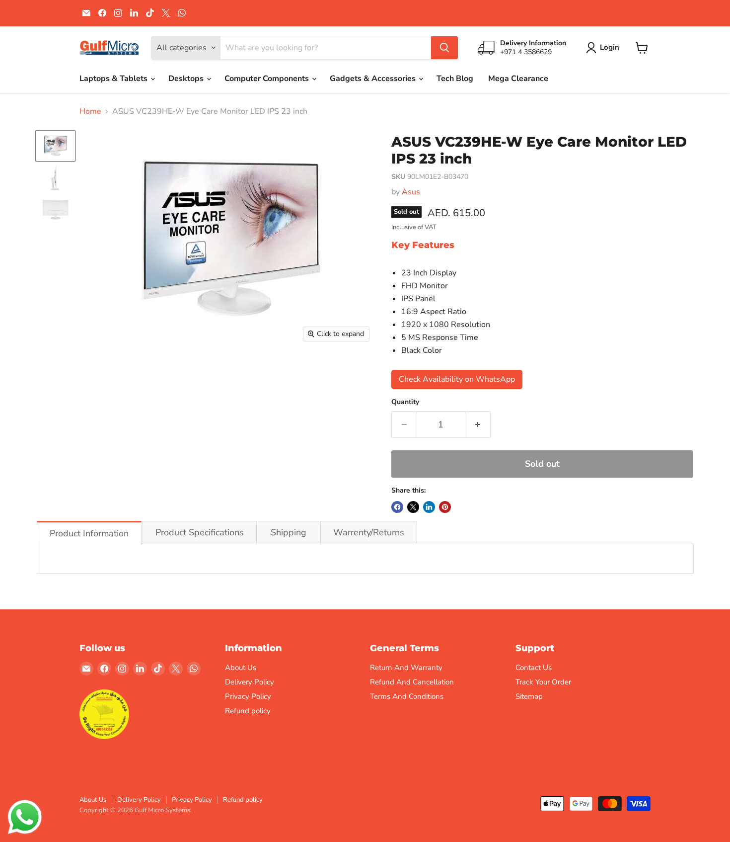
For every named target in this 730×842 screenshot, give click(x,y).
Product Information (89, 533)
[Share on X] (413, 507)
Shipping (288, 532)
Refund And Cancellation (412, 682)
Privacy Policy (248, 696)
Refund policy (248, 711)
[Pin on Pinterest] (445, 507)
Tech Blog (455, 78)
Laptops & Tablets (114, 78)
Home (90, 111)
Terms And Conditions (406, 696)
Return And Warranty (406, 668)
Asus (411, 191)
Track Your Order (543, 682)
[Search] (444, 47)
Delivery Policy (249, 682)
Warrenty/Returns (368, 532)
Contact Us (533, 668)
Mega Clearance (518, 78)
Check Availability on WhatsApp (457, 379)
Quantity (405, 402)
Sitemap (529, 696)
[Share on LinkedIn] (429, 507)
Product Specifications (199, 532)
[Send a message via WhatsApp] (25, 817)
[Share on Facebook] (397, 507)
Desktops (187, 78)
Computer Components (267, 78)
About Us (240, 668)
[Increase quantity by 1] (478, 424)
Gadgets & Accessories (374, 78)
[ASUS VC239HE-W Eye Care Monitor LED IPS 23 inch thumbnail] (55, 146)
